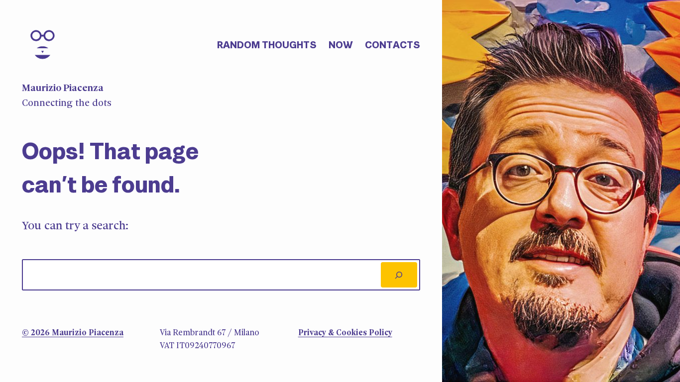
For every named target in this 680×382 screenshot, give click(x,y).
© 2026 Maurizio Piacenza (72, 333)
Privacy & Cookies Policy (345, 333)
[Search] (399, 274)
